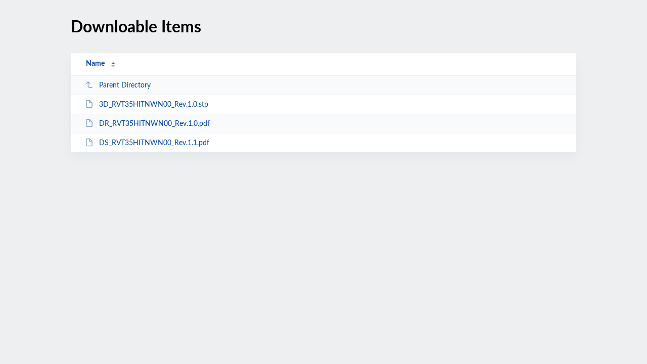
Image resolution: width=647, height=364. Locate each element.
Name (95, 63)
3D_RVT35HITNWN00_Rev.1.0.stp (153, 104)
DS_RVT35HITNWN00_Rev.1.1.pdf (154, 143)
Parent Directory (125, 85)
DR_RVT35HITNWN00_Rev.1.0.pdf (154, 123)
